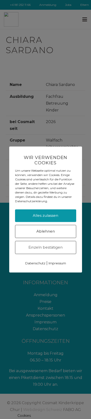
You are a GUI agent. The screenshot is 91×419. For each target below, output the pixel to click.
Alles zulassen (45, 215)
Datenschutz (35, 263)
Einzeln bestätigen (45, 247)
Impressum (57, 263)
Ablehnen (45, 231)
